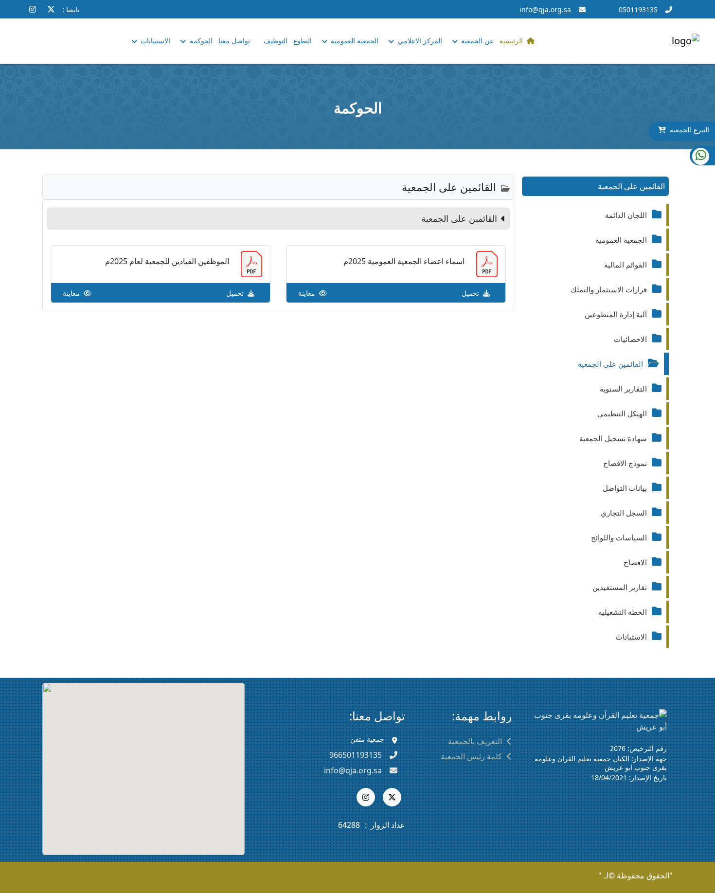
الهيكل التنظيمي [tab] (622, 413)
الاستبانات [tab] (631, 637)
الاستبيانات (154, 40)
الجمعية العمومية (353, 40)
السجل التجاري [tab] (624, 513)
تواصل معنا (234, 40)
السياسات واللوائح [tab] (619, 537)
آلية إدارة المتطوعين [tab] (616, 314)
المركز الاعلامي (419, 40)
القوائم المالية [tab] (625, 264)
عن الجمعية (476, 40)
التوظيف (275, 40)
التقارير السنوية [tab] (623, 388)
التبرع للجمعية (689, 129)
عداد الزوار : (385, 825)
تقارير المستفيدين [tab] (619, 587)
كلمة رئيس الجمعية (471, 756)
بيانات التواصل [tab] (625, 488)
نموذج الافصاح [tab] (625, 463)
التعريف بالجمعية (475, 741)
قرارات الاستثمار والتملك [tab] (609, 289)
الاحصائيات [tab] (630, 339)
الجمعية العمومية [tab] (621, 240)
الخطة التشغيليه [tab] (622, 612)
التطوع (302, 40)
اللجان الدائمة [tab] (626, 215)
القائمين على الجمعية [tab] (610, 364)
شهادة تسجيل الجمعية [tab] (613, 438)
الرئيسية (511, 40)
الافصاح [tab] (635, 562)
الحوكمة (200, 40)
